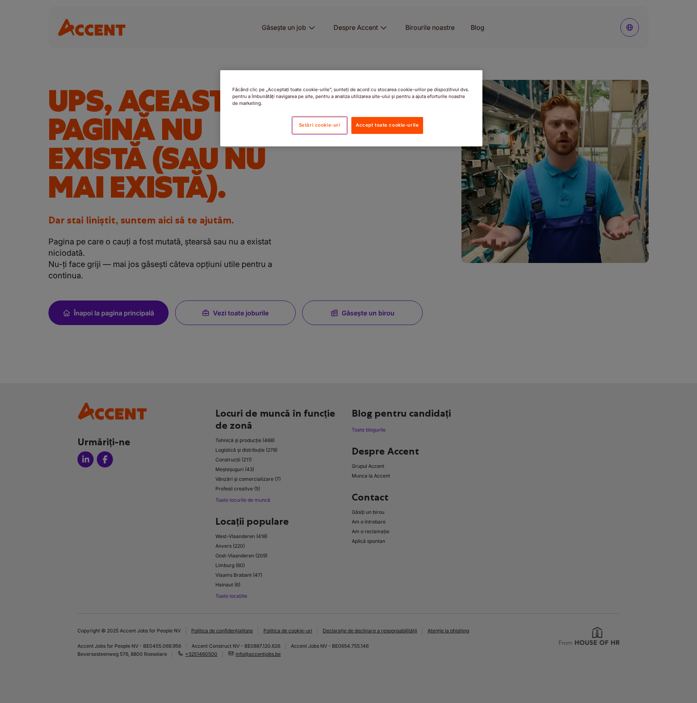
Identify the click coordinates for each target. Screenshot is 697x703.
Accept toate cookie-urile (387, 125)
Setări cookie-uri (319, 125)
